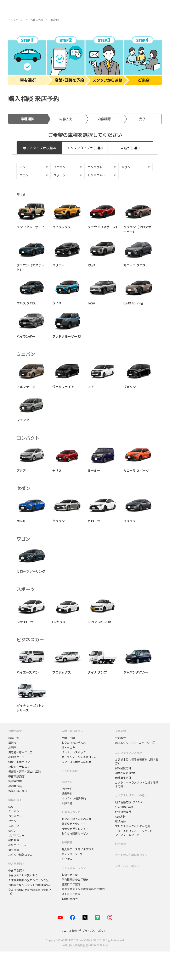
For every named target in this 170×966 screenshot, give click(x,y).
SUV (10, 806)
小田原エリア (16, 757)
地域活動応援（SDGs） (129, 802)
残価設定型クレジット (75, 829)
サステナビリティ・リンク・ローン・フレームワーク (135, 833)
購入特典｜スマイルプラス (78, 849)
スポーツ (14, 826)
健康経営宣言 (123, 812)
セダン (12, 831)
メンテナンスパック (74, 752)
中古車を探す (16, 863)
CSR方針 (120, 816)
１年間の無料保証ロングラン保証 (28, 880)
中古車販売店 (16, 776)
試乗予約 (67, 793)
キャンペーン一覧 (72, 854)
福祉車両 (13, 850)
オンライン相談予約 (74, 798)
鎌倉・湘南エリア (19, 762)
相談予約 (67, 789)
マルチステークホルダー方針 (132, 826)
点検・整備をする (72, 731)
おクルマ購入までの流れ (76, 819)
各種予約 (67, 782)
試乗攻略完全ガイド (74, 824)
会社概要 (120, 738)
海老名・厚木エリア (20, 752)
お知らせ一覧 (70, 875)
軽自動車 (13, 840)
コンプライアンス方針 (128, 753)
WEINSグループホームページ (132, 743)
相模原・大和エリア (20, 767)
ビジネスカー (16, 835)
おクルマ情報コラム (20, 855)
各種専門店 (15, 781)
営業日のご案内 (17, 791)
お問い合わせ (70, 899)
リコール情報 (69, 931)
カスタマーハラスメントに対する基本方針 (136, 784)
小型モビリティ (17, 845)
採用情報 (120, 844)
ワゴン (12, 821)
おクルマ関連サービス (75, 833)
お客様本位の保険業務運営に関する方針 (136, 761)
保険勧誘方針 (123, 768)
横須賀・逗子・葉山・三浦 (24, 771)
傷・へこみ (68, 747)
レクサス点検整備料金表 (76, 762)
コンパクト (15, 816)
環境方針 (120, 821)
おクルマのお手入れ (74, 743)
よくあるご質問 (71, 894)
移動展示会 (15, 786)
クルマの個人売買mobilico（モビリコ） (29, 891)
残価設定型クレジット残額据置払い (29, 885)
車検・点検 (68, 738)
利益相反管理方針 (126, 773)
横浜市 (12, 743)
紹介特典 (67, 859)
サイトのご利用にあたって (131, 855)
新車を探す (15, 800)
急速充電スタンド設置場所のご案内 (83, 889)
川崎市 (12, 747)
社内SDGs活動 (124, 807)
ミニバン (13, 811)
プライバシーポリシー (128, 866)
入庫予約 (67, 803)
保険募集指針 (123, 778)
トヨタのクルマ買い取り (23, 875)
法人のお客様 (70, 771)
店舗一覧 (13, 738)
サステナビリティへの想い (131, 795)
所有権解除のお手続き (75, 879)
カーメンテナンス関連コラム (79, 757)
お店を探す (15, 731)
